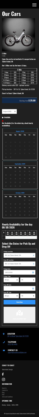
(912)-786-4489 (12, 344)
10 (24, 175)
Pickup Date (7, 269)
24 (24, 182)
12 (34, 175)
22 (15, 182)
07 (10, 175)
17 (24, 178)
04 (29, 171)
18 (29, 178)
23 (20, 182)
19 (34, 178)
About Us (4, 388)
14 (10, 178)
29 (15, 186)
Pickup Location (8, 251)
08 (15, 175)
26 (34, 182)
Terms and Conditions (7, 397)
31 (10, 157)
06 (6, 175)
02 (20, 171)
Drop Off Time (7, 292)
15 (15, 178)
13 (5, 178)
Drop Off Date (7, 285)
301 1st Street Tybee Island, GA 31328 (17, 336)
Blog (3, 392)
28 (10, 186)
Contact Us (5, 390)
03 (24, 171)
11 (29, 175)
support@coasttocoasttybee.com (17, 352)
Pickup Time (7, 276)
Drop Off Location (9, 260)
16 (29, 207)
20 (6, 182)
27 (6, 186)
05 (34, 171)
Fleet (3, 394)
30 (6, 157)
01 (15, 171)
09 (20, 175)
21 (10, 182)
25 (29, 182)
